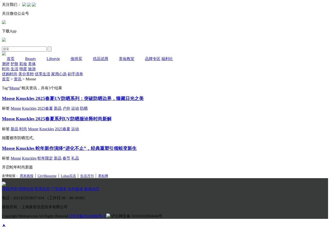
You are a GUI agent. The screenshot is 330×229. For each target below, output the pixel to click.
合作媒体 (75, 189)
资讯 (18, 79)
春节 (66, 158)
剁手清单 (75, 74)
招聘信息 (26, 189)
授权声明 (9, 189)
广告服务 (59, 189)
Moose (14, 88)
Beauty (30, 59)
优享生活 (42, 74)
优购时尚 (9, 74)
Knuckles (29, 108)
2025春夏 (45, 108)
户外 (66, 108)
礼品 (75, 158)
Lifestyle (53, 59)
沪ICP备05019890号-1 (87, 216)
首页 (10, 59)
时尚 (6, 69)
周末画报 (26, 176)
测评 (6, 64)
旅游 (32, 69)
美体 (32, 64)
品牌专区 (152, 59)
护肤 (14, 64)
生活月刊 (87, 176)
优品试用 (100, 59)
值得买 (76, 59)
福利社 (167, 59)
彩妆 (23, 64)
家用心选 (59, 74)
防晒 (84, 108)
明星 (23, 69)
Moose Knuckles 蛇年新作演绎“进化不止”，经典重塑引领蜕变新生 (69, 148)
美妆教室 (126, 59)
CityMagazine (47, 176)
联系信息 (42, 189)
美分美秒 (26, 74)
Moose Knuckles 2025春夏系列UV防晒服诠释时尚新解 (57, 118)
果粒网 (103, 176)
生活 (14, 69)
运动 (75, 108)
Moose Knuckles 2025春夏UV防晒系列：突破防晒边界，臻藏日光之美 (73, 98)
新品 (58, 108)
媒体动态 (92, 189)
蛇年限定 (45, 158)
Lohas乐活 (68, 176)
